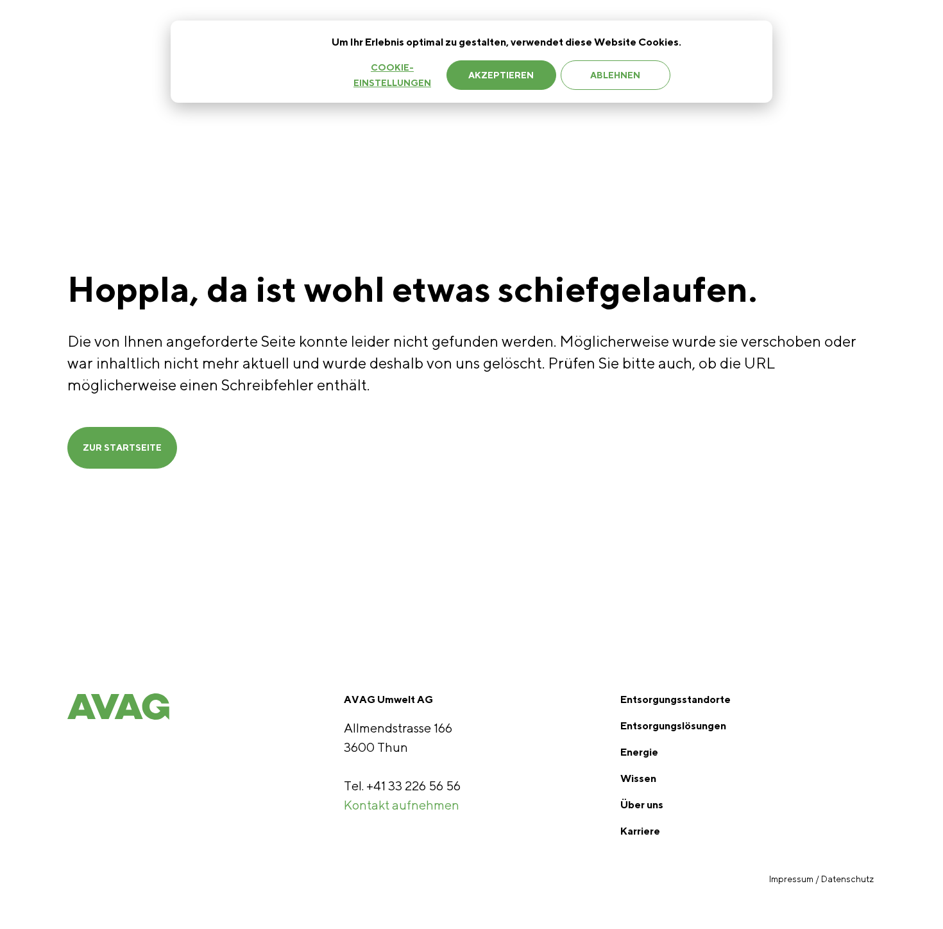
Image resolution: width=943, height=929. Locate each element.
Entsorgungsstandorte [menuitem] (675, 699)
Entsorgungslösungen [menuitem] (673, 726)
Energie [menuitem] (639, 752)
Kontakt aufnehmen (401, 804)
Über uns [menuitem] (641, 805)
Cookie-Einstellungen (392, 75)
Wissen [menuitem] (638, 778)
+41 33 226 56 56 (413, 785)
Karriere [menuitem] (640, 831)
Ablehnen (615, 75)
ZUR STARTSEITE (122, 447)
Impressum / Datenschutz (822, 879)
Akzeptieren (501, 75)
